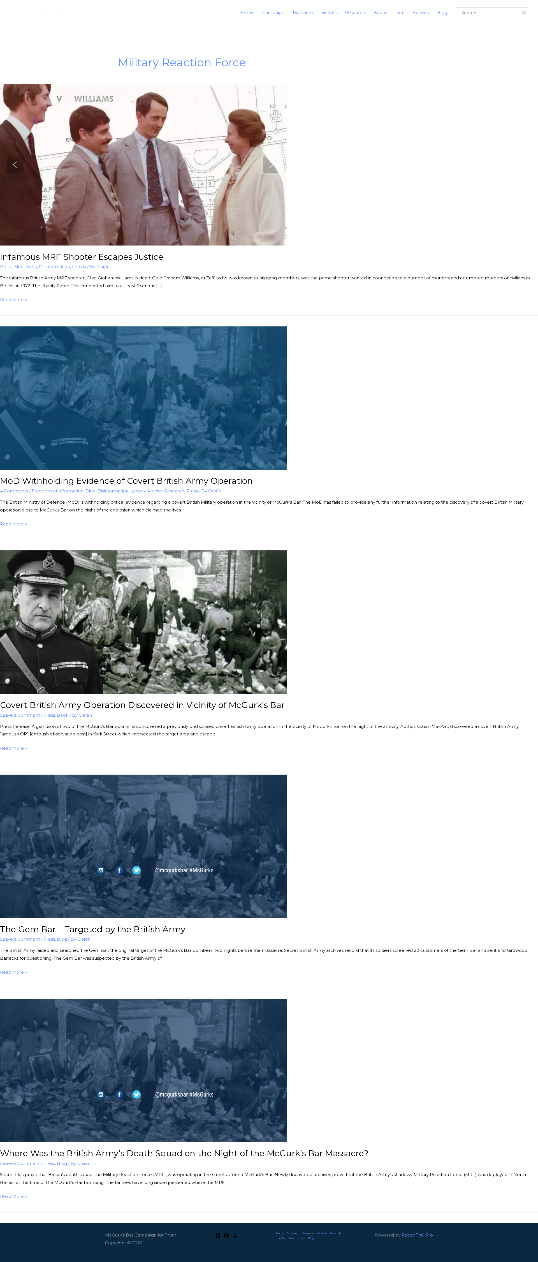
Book (31, 266)
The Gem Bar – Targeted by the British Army (92, 929)
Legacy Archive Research (157, 491)
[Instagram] (234, 1235)
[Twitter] (218, 1235)
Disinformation (54, 266)
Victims (322, 1233)
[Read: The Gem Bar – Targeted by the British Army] (143, 846)
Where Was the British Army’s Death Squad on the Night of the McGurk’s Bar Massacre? (184, 1153)
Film (290, 1238)
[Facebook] (226, 1235)
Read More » (13, 300)
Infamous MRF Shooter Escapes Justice (81, 257)
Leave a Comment (20, 715)
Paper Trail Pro (417, 1235)
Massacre (308, 1233)
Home (280, 1233)
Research (335, 1233)
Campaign (293, 1233)
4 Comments (14, 491)
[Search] (524, 13)
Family (79, 266)
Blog (18, 266)
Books (281, 1238)
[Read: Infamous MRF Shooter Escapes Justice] (143, 164)
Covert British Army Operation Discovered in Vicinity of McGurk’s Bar (142, 705)
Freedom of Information (58, 491)
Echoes (300, 1238)
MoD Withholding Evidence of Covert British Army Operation (126, 481)
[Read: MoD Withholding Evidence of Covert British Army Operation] (143, 397)
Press (5, 266)
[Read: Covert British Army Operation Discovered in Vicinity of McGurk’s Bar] (143, 621)
